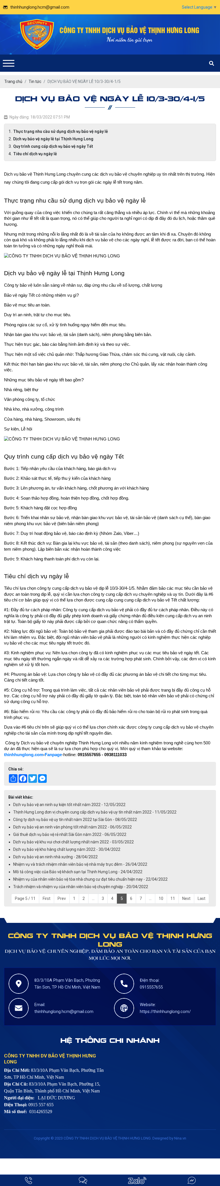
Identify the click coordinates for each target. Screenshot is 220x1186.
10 (161, 898)
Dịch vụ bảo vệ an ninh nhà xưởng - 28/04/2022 (55, 857)
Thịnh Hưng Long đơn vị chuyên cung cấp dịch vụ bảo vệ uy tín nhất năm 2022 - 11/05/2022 (94, 812)
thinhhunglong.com (23, 754)
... (93, 898)
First (46, 898)
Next (186, 898)
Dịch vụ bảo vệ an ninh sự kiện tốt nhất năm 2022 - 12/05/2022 (69, 804)
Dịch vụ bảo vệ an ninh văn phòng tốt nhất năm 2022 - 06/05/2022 (72, 827)
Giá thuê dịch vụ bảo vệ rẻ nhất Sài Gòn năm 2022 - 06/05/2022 (69, 834)
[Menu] (8, 63)
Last (201, 898)
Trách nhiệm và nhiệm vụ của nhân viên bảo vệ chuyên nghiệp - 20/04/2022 (80, 886)
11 (172, 898)
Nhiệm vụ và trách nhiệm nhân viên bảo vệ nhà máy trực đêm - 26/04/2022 (80, 864)
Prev (62, 898)
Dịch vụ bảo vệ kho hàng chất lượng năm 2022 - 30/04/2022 (66, 849)
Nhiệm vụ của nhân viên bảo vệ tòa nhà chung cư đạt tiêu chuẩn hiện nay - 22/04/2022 (90, 879)
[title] (28, 1180)
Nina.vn (180, 1138)
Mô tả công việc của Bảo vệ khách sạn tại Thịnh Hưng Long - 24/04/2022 (77, 871)
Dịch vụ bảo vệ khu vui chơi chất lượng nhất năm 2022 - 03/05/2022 (73, 842)
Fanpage (53, 754)
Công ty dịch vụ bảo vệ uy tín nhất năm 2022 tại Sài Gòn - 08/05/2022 (75, 819)
